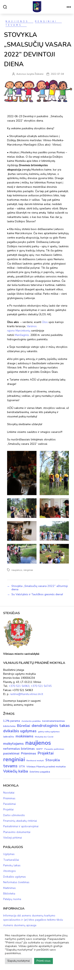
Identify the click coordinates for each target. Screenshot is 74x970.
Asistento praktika (31, 721)
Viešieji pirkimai (12, 838)
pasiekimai (11, 753)
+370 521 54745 (41, 686)
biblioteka (9, 726)
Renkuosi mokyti (35, 760)
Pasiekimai (9, 804)
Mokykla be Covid (44, 736)
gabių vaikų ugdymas (49, 731)
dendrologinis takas (51, 725)
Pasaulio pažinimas (54, 749)
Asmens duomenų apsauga (19, 925)
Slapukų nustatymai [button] (18, 961)
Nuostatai (8, 793)
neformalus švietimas (19, 749)
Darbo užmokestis (14, 815)
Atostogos (9, 871)
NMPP (39, 749)
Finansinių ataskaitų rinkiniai (20, 821)
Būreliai (23, 725)
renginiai (28, 570)
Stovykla (52, 760)
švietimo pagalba (40, 771)
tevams (10, 766)
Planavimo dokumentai (16, 832)
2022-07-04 (57, 74)
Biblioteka (9, 893)
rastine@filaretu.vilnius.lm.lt (26, 694)
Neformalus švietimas (16, 882)
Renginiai (46, 21)
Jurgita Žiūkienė (35, 74)
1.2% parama (11, 721)
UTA (22, 766)
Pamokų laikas (12, 865)
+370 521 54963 (19, 686)
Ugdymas (9, 854)
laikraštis (8, 736)
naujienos (16, 570)
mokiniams (24, 736)
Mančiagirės (22, 335)
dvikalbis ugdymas (20, 731)
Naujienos (17, 21)
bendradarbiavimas (53, 721)
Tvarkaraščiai (11, 860)
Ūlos (45, 322)
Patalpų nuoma (12, 899)
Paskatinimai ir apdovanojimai (20, 826)
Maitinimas (9, 888)
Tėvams (14, 25)
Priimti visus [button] (44, 961)
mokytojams (13, 743)
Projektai (46, 753)
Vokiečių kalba (15, 771)
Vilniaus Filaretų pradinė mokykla (46, 766)
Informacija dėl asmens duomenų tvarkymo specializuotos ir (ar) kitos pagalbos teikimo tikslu (33, 917)
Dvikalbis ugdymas (14, 877)
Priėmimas (28, 753)
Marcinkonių (23, 331)
